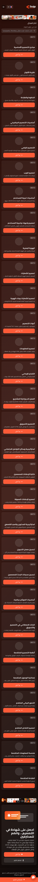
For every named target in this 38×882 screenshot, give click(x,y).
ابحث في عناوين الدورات (30, 27)
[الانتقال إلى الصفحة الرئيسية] (31, 6)
